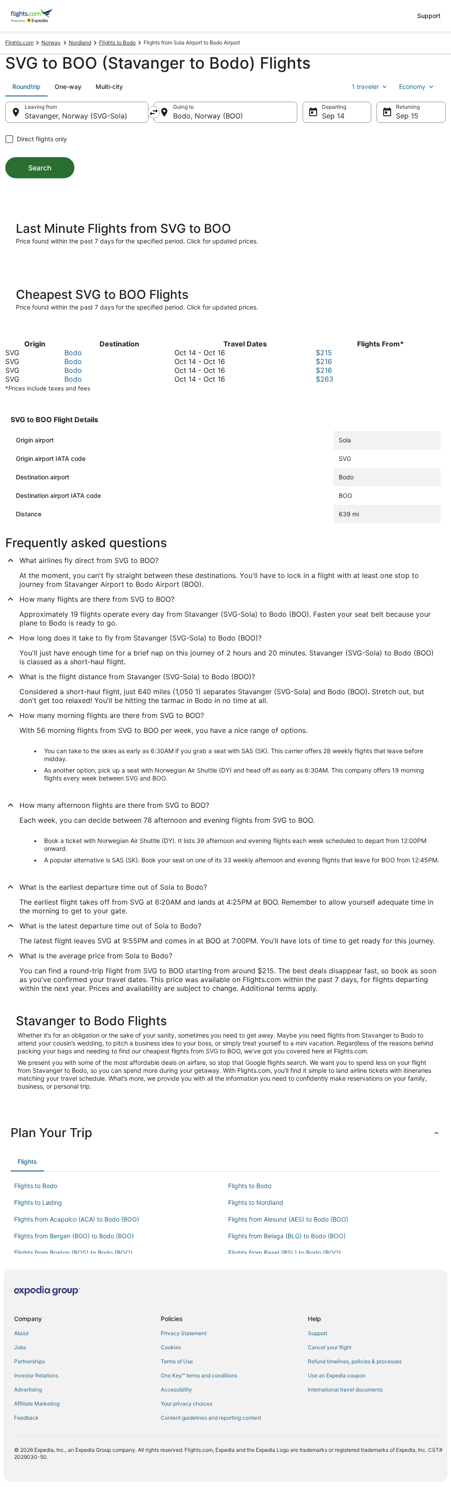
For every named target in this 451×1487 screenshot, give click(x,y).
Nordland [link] (80, 42)
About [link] (21, 1333)
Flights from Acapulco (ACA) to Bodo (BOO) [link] (76, 1219)
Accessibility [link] (176, 1389)
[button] (225, 1132)
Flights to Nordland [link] (255, 1202)
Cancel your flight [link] (329, 1347)
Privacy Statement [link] (184, 1333)
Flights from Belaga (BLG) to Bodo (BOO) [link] (287, 1236)
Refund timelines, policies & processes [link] (355, 1361)
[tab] (26, 86)
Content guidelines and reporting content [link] (211, 1417)
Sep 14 (333, 115)
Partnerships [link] (29, 1361)
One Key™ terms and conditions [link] (199, 1375)
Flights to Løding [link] (38, 1202)
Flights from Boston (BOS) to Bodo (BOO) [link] (73, 1252)
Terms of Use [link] (177, 1361)
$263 (324, 379)
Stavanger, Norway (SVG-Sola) (76, 115)
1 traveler (365, 86)
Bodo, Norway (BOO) (208, 115)
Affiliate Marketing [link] (36, 1403)
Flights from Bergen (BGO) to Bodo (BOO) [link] (74, 1236)
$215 (324, 352)
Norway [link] (51, 42)
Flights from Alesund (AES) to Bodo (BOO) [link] (288, 1219)
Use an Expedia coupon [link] (337, 1375)
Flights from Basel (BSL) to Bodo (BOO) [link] (284, 1252)
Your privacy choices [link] (186, 1403)
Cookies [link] (171, 1347)
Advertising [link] (28, 1389)
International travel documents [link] (345, 1389)
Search (40, 167)
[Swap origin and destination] (154, 112)
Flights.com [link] (19, 42)
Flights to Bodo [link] (117, 42)
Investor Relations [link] (36, 1375)
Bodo (73, 352)
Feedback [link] (26, 1417)
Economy (412, 86)
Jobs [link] (20, 1347)
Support (428, 15)
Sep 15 (407, 115)
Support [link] (317, 1333)
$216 (324, 361)
